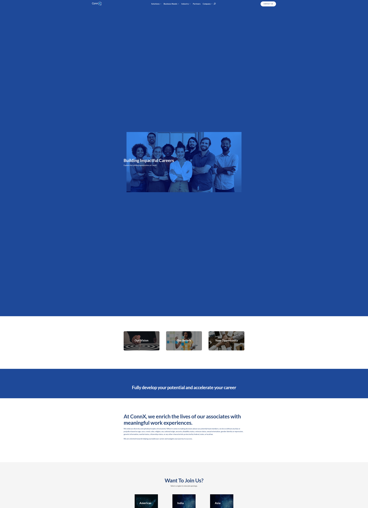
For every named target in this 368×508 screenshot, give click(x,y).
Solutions (155, 4)
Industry (185, 4)
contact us (268, 4)
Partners (197, 4)
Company (207, 4)
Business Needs (170, 4)
